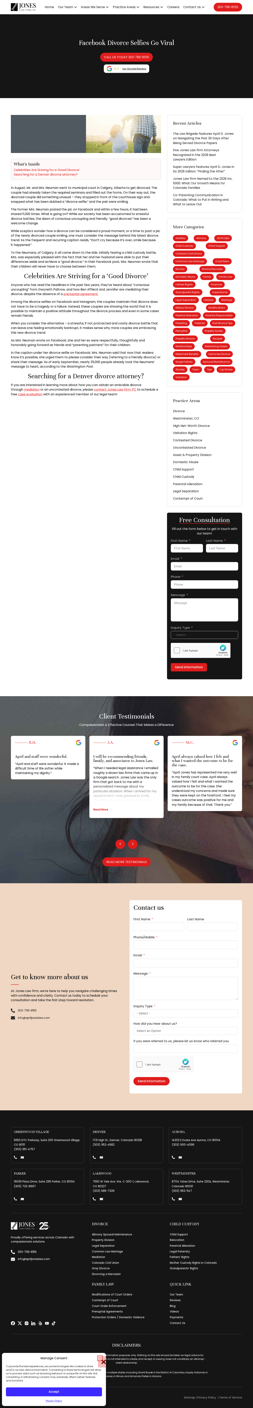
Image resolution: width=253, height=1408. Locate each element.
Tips (209, 369)
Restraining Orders (216, 346)
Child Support (216, 246)
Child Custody (184, 246)
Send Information (189, 667)
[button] (100, 1358)
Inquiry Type (180, 627)
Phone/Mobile (144, 937)
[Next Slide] (133, 844)
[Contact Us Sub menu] (203, 7)
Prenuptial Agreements (107, 1311)
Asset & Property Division (192, 455)
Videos (174, 1311)
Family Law (225, 276)
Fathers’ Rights (179, 1257)
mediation (32, 389)
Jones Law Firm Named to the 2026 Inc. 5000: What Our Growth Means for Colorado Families (203, 183)
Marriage (226, 300)
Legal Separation (186, 300)
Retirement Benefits (187, 354)
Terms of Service (230, 1397)
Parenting (181, 323)
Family (207, 276)
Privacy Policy (54, 1400)
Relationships (184, 346)
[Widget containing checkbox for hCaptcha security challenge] (200, 650)
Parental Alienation (187, 315)
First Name (179, 540)
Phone (175, 576)
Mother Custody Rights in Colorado (193, 1263)
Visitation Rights (185, 433)
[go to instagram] (27, 1323)
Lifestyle (208, 300)
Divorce (180, 269)
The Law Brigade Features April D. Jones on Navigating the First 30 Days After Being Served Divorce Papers (203, 138)
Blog (173, 1306)
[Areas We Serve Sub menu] (107, 7)
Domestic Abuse (185, 276)
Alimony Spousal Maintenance (112, 1234)
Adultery (180, 238)
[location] (22, 1158)
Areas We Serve (93, 7)
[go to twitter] (20, 1323)
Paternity (200, 323)
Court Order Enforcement (109, 1306)
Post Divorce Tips (222, 323)
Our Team (65, 7)
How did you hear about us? (155, 1023)
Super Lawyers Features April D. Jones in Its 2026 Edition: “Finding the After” (203, 169)
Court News (222, 261)
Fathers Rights (184, 284)
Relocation (177, 1240)
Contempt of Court (188, 498)
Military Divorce (185, 307)
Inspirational (220, 292)
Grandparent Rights (188, 292)
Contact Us (192, 7)
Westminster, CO (186, 418)
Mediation (98, 1257)
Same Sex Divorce (219, 354)
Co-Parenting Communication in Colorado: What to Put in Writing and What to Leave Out (200, 200)
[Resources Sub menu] (161, 7)
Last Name (214, 540)
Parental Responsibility (219, 315)
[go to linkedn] (33, 1323)
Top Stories (226, 369)
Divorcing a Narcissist (106, 1274)
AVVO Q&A (223, 238)
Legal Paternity (180, 1251)
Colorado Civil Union (105, 1263)
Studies (180, 369)
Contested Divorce (187, 440)
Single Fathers (184, 361)
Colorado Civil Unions (189, 253)
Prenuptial (181, 331)
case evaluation (30, 394)
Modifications (217, 307)
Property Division (185, 338)
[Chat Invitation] (29, 15)
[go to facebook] (13, 1323)
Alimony (201, 238)
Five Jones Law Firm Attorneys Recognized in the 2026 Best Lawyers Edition (196, 155)
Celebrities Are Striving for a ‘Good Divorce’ (47, 170)
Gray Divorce (101, 1268)
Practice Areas (124, 7)
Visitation (181, 377)
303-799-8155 (227, 7)
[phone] (15, 1158)
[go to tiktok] (54, 1323)
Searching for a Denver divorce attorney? (46, 174)
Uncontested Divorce (189, 447)
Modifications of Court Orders (112, 1294)
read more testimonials (126, 862)
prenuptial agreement (80, 294)
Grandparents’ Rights (184, 1268)
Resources (151, 7)
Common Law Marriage (190, 261)
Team (195, 369)
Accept (54, 1392)
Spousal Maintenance (216, 361)
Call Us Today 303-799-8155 (126, 57)
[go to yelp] (40, 1323)
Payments (176, 1317)
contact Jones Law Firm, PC (115, 389)
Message (178, 595)
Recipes (217, 338)
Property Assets (214, 331)
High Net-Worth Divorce (191, 425)
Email (175, 558)
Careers (173, 7)
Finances (216, 284)
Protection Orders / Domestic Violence (118, 1317)
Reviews (175, 1300)
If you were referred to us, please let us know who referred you (181, 1041)
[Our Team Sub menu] (75, 7)
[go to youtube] (47, 1323)
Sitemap (189, 1397)
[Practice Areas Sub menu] (138, 7)
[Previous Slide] (120, 844)
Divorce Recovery (212, 269)
